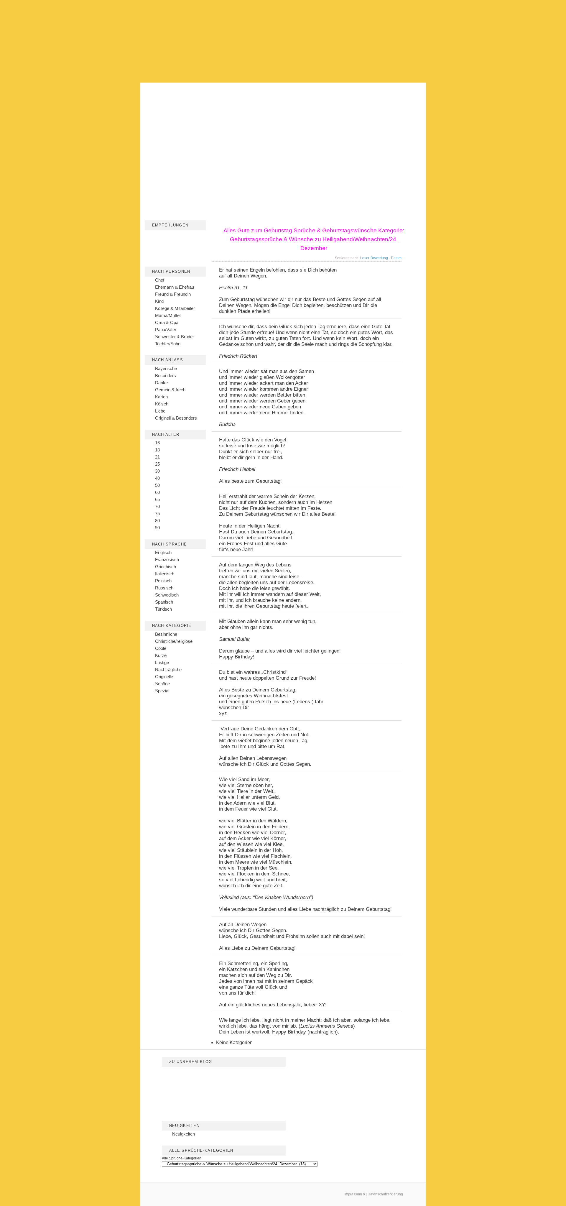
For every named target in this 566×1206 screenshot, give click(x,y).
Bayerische (166, 368)
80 (157, 520)
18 (157, 449)
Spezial (162, 690)
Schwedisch (167, 594)
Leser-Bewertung (374, 258)
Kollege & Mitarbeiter (175, 308)
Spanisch (164, 601)
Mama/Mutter (168, 315)
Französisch (167, 559)
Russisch (164, 587)
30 (157, 471)
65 (157, 499)
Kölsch (161, 403)
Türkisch (163, 609)
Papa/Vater (165, 329)
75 (157, 513)
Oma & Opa (166, 322)
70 (157, 506)
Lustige (162, 662)
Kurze (161, 655)
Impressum (353, 1194)
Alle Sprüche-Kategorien (181, 1158)
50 (157, 485)
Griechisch (165, 566)
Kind (159, 301)
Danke (161, 382)
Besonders (165, 375)
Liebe (160, 410)
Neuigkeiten (183, 1133)
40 (157, 478)
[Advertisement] (283, 41)
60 (157, 492)
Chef (159, 279)
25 (157, 463)
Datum (396, 258)
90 (157, 527)
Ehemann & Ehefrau (174, 287)
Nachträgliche (168, 669)
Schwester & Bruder (174, 336)
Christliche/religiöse (173, 641)
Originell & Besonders (176, 417)
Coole (160, 648)
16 (157, 442)
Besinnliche (166, 634)
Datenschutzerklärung (385, 1194)
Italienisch (164, 573)
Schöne (162, 683)
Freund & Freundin (173, 294)
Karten (161, 396)
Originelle (164, 676)
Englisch (163, 552)
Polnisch (163, 580)
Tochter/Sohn (167, 343)
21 (157, 456)
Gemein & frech (170, 389)
